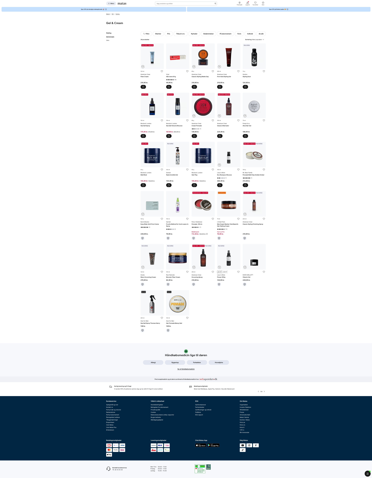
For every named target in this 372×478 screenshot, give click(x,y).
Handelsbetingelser (157, 404)
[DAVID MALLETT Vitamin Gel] (254, 265)
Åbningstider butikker (113, 417)
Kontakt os (109, 407)
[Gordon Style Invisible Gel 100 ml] (177, 164)
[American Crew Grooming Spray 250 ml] (203, 265)
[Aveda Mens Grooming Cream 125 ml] (152, 265)
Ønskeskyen (110, 430)
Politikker (198, 412)
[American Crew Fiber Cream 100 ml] (152, 66)
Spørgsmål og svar (112, 404)
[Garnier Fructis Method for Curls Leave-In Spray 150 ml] (177, 215)
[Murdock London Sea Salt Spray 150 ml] (152, 115)
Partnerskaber (199, 407)
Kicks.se (242, 422)
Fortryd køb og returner (113, 410)
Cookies (153, 412)
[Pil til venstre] (258, 391)
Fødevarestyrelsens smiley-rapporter (162, 415)
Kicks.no (242, 425)
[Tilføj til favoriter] (162, 71)
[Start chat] (368, 474)
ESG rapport (199, 415)
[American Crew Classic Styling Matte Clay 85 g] (203, 66)
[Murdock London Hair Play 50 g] (203, 164)
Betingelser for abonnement (159, 407)
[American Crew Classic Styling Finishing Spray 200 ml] (254, 215)
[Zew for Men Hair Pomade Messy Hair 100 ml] (177, 311)
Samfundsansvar (200, 404)
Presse (242, 412)
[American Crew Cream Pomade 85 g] (203, 115)
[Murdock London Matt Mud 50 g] (152, 164)
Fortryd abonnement (112, 415)
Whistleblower (244, 410)
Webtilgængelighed (157, 420)
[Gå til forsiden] (122, 3)
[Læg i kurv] (143, 87)
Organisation (244, 404)
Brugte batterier (156, 417)
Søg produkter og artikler (165, 3)
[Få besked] (142, 238)
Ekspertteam (110, 422)
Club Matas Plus (111, 427)
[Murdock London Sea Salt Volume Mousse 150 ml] (177, 115)
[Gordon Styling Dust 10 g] (254, 66)
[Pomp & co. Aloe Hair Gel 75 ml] (254, 115)
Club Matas (109, 425)
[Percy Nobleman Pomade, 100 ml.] (203, 215)
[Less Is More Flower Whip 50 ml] (228, 265)
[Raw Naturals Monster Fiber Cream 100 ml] (177, 265)
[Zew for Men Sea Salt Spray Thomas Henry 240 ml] (152, 311)
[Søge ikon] (215, 3)
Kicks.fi (242, 427)
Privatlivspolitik (155, 410)
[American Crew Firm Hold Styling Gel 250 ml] (228, 66)
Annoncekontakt (245, 415)
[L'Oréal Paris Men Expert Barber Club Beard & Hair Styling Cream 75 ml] (228, 215)
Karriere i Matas (245, 420)
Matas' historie (244, 417)
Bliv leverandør (244, 432)
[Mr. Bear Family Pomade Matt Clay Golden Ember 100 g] (254, 164)
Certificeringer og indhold (203, 410)
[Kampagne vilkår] (207, 234)
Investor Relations (245, 407)
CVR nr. (242, 430)
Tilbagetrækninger (112, 420)
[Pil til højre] (264, 391)
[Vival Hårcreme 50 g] (177, 66)
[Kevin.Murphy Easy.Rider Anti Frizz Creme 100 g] (152, 215)
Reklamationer (110, 412)
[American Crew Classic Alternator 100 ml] (228, 115)
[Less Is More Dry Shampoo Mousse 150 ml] (228, 164)
